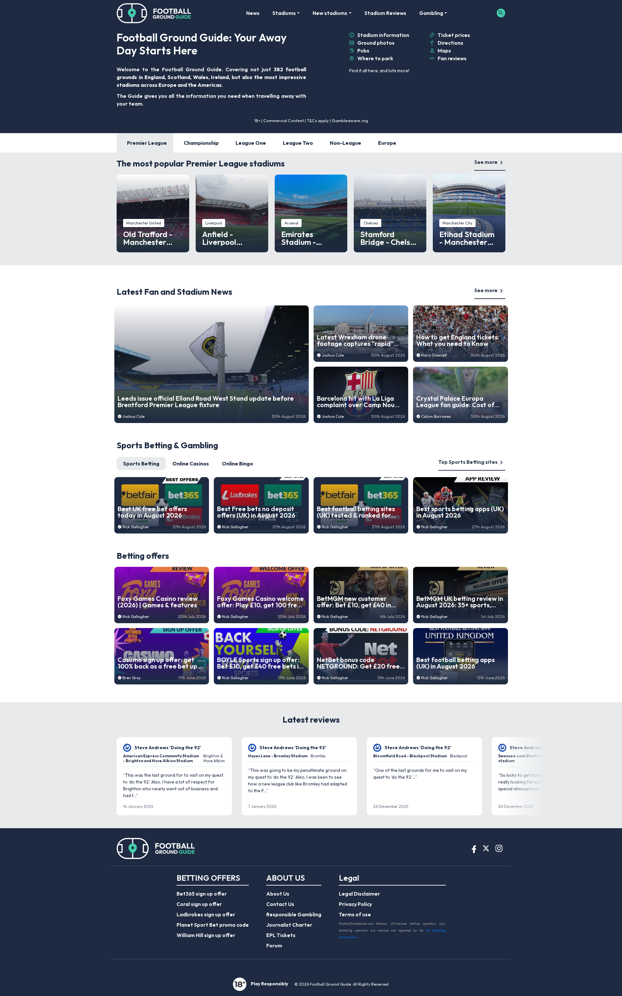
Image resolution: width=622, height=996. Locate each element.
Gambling (431, 13)
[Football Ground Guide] (154, 13)
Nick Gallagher (135, 526)
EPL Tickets (280, 935)
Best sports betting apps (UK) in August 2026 (460, 512)
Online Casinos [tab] (190, 463)
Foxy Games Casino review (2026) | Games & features (158, 601)
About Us (277, 893)
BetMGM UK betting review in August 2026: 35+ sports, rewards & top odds (459, 601)
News (252, 13)
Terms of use (355, 914)
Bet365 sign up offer (202, 893)
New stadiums (330, 13)
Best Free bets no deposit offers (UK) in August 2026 (256, 512)
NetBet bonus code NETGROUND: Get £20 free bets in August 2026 (358, 663)
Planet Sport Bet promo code (213, 925)
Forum (274, 945)
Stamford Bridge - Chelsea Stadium (390, 238)
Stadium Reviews (385, 13)
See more (486, 162)
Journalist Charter (289, 925)
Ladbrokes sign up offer (206, 914)
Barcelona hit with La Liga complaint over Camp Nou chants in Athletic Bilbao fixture (356, 401)
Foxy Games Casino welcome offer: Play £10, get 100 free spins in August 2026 (260, 601)
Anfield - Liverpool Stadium (219, 238)
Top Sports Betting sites (468, 462)
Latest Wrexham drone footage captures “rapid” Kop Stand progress (355, 340)
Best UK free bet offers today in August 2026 (152, 512)
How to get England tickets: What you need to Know (457, 340)
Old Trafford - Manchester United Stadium (151, 238)
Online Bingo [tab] (237, 463)
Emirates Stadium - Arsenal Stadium (310, 238)
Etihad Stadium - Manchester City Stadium (466, 238)
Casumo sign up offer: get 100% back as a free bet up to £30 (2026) (161, 663)
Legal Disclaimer (359, 893)
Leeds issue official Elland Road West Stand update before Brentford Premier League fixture (206, 401)
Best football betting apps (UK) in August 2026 (455, 663)
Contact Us (280, 904)
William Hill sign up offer (206, 935)
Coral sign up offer (199, 904)
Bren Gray (131, 677)
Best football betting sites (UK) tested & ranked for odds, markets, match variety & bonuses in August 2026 (358, 512)
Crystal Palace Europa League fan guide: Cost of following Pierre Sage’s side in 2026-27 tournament (457, 401)
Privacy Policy (355, 904)
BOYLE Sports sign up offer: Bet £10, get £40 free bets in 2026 (259, 663)
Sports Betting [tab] (141, 463)
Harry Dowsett (434, 355)
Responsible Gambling (293, 914)
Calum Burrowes (436, 416)
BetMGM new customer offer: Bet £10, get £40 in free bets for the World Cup (359, 601)
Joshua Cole (133, 416)
